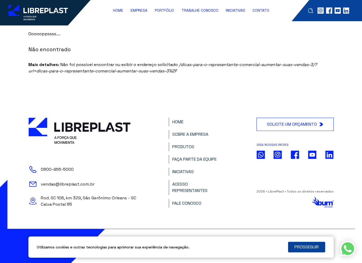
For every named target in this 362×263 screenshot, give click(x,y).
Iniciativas (235, 10)
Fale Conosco (186, 203)
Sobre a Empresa (190, 134)
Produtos (183, 147)
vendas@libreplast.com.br (68, 184)
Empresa (139, 10)
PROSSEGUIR (306, 247)
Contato (261, 10)
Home (118, 10)
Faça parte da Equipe (194, 159)
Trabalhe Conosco (200, 10)
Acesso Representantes (190, 187)
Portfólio (164, 10)
